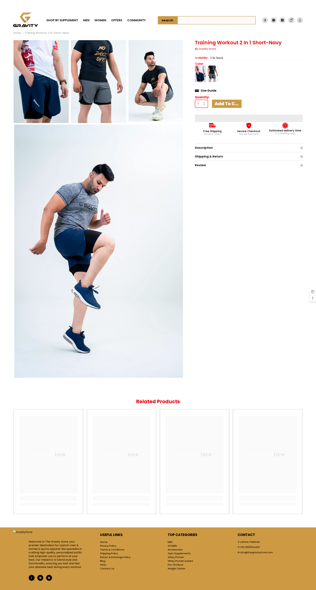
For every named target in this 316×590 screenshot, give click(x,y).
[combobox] (216, 20)
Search (167, 20)
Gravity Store (207, 49)
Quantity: (202, 97)
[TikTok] (282, 20)
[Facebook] (265, 20)
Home (17, 33)
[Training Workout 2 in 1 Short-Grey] (213, 74)
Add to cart (228, 103)
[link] (291, 20)
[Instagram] (274, 20)
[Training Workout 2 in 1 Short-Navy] (200, 74)
